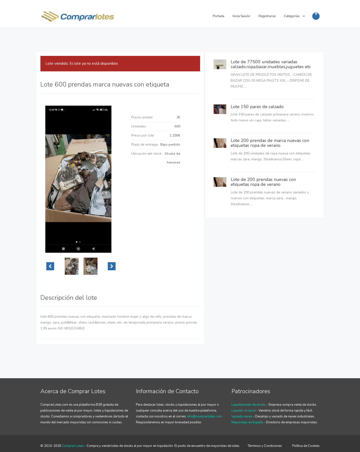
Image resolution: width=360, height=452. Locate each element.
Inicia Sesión (241, 16)
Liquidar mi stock (243, 410)
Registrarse (267, 16)
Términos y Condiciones (265, 446)
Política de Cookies (306, 446)
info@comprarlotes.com (204, 416)
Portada (218, 16)
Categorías (292, 16)
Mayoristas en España (247, 422)
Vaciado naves (241, 416)
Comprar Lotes (73, 446)
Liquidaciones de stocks (248, 404)
